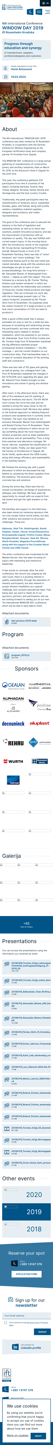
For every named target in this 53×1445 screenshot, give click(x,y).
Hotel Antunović (21, 69)
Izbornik (47, 12)
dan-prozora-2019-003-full (9, 889)
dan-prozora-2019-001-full (26, 872)
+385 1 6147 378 (30, 12)
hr (47, 3)
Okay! (38, 1436)
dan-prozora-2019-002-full (44, 872)
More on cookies (17, 1435)
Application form (26, 1274)
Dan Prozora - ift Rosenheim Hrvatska (12, 7)
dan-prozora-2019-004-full (26, 889)
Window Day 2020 (26, 1194)
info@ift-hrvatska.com (39, 12)
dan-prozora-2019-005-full (44, 889)
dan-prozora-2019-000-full (9, 872)
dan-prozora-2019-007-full (26, 907)
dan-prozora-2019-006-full (9, 907)
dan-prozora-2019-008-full (44, 907)
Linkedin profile (31, 1347)
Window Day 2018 (26, 1229)
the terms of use (33, 1323)
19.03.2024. (18, 76)
